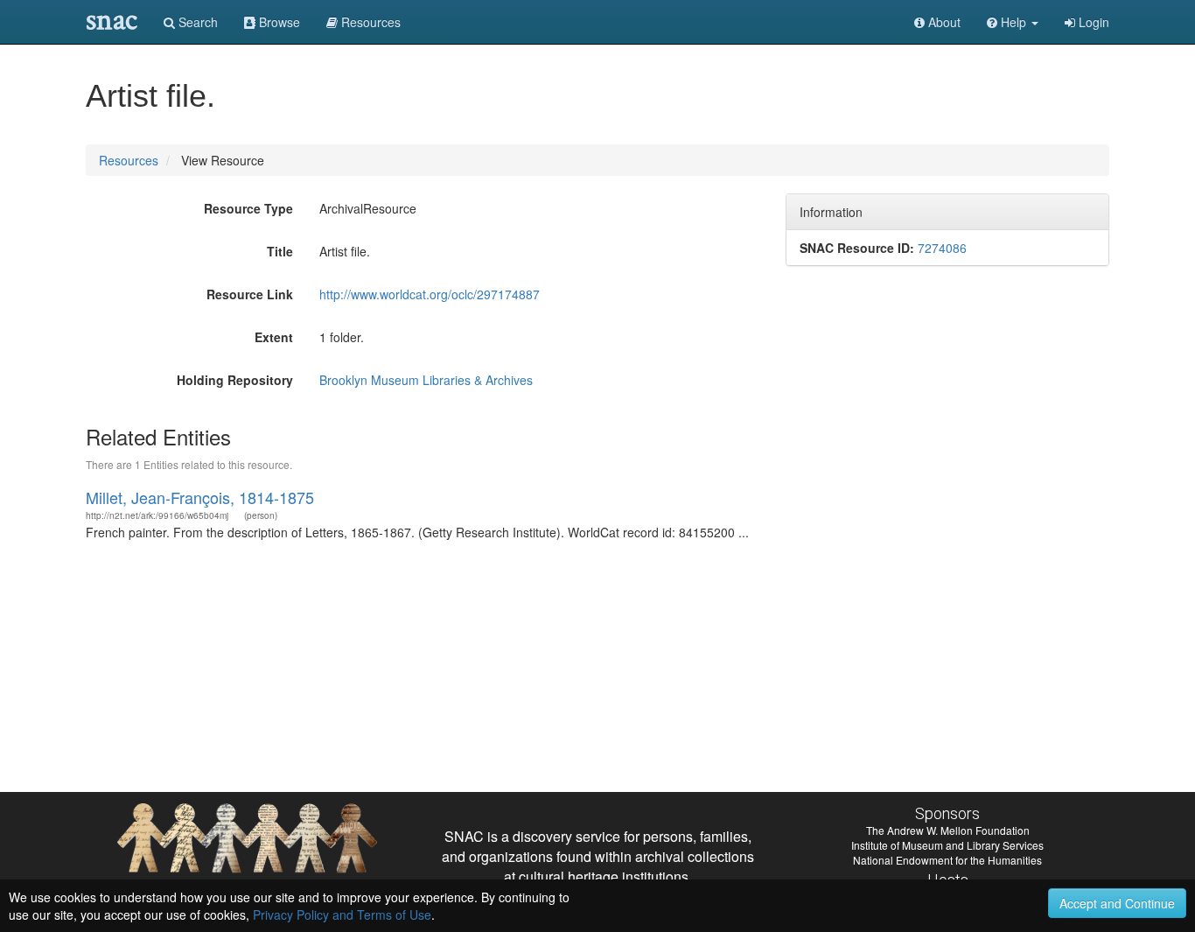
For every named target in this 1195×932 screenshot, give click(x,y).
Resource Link (249, 294)
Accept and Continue (1117, 903)
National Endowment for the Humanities (947, 859)
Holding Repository (235, 380)
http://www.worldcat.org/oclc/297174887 (429, 294)
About (943, 22)
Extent (274, 337)
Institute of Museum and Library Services (947, 844)
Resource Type (248, 208)
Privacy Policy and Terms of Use (342, 914)
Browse (277, 22)
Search (196, 22)
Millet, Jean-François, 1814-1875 (200, 497)
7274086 (942, 247)
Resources (128, 160)
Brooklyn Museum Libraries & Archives (426, 380)
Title (280, 251)
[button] (1013, 22)
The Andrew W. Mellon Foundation (948, 830)
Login (1092, 22)
